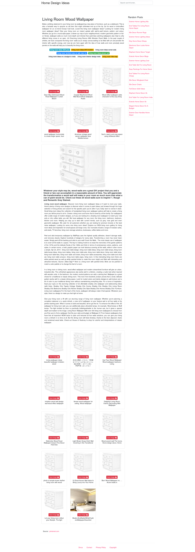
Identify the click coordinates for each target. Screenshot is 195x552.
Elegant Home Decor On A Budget (138, 107)
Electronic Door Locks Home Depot (139, 46)
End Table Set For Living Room (140, 65)
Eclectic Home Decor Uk (137, 101)
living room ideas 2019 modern (82, 50)
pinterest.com (54, 531)
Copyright (113, 547)
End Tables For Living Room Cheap (139, 74)
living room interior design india (89, 56)
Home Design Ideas (55, 2)
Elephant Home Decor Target (139, 52)
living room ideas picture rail (99, 53)
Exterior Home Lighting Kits (139, 21)
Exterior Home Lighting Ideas (139, 37)
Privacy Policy (101, 547)
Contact (89, 547)
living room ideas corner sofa (105, 50)
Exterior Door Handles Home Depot (139, 113)
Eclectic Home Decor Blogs (138, 56)
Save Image (53, 91)
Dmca (81, 547)
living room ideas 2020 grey (59, 50)
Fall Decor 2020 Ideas (137, 89)
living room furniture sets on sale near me (72, 53)
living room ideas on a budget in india (62, 56)
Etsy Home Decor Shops (138, 41)
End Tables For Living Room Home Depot (139, 27)
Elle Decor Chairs (135, 84)
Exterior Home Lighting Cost (139, 60)
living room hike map (109, 56)
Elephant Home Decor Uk (138, 93)
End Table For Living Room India (141, 97)
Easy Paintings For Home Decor (140, 69)
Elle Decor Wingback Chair (138, 80)
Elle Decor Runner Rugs (137, 32)
